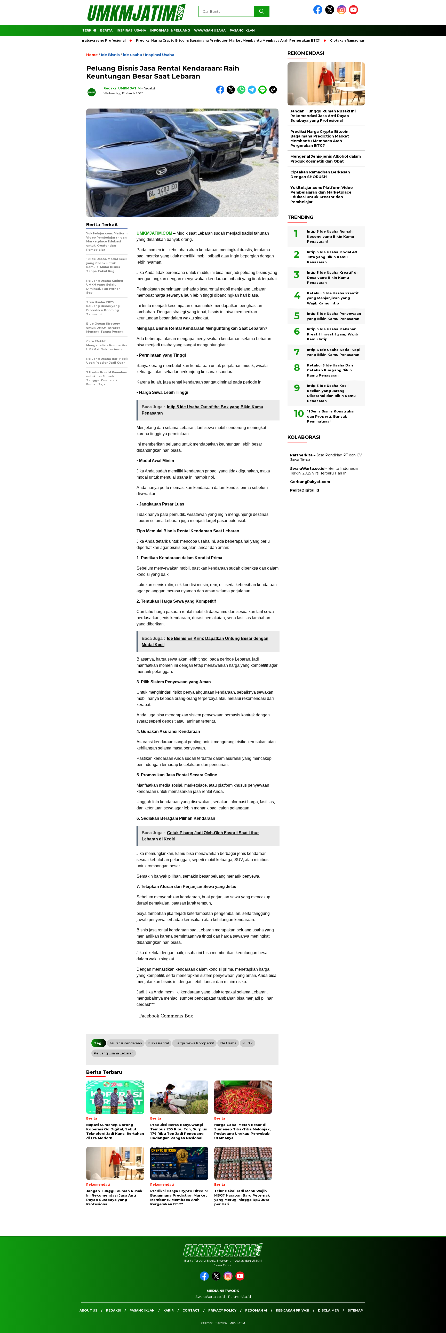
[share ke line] (263, 93)
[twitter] (330, 13)
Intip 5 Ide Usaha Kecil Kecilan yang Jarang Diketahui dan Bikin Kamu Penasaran (331, 393)
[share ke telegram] (253, 93)
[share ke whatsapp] (242, 93)
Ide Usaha (228, 1043)
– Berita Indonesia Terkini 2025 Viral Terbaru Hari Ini (324, 471)
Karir (168, 1310)
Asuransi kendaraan (125, 1043)
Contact (191, 1310)
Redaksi (113, 1310)
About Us (88, 1310)
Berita (106, 30)
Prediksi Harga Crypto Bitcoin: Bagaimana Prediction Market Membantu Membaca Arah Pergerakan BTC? (197, 40)
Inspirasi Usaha (131, 30)
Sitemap (355, 1310)
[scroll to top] (428, 1325)
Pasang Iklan (242, 30)
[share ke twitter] (232, 93)
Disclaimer (328, 1310)
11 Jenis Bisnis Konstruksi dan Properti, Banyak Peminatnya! (330, 416)
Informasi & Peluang (170, 30)
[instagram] (342, 13)
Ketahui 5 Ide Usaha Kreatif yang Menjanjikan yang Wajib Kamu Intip (333, 298)
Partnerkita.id (239, 1296)
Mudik (247, 1043)
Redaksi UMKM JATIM (122, 88)
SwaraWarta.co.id (210, 1296)
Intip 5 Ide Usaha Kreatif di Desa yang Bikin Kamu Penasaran (332, 277)
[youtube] (354, 13)
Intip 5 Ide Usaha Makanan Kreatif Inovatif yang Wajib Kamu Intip (332, 334)
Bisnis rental (158, 1043)
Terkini (89, 30)
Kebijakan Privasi (292, 1310)
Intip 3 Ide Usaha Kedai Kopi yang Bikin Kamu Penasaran (333, 352)
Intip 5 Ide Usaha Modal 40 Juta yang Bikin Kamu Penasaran (332, 257)
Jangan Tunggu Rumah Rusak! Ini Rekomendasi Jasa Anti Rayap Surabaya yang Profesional (323, 116)
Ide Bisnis (110, 54)
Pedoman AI (256, 1310)
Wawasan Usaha (210, 30)
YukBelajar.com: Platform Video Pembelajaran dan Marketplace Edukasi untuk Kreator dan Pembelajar (321, 194)
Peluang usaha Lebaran (113, 1053)
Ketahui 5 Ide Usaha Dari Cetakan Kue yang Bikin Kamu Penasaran (330, 370)
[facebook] (318, 13)
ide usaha (132, 54)
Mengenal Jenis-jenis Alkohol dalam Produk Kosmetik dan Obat (325, 158)
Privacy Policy (222, 1310)
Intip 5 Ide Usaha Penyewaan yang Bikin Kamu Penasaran (334, 316)
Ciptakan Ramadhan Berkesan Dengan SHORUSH (341, 40)
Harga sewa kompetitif (194, 1043)
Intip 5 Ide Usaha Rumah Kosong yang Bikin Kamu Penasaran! (330, 236)
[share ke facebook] (221, 93)
